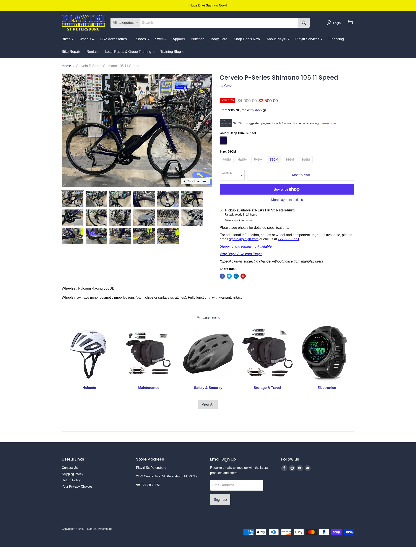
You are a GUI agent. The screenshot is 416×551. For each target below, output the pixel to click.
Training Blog (171, 51)
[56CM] (274, 164)
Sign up (220, 499)
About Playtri (276, 39)
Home (66, 66)
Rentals (92, 51)
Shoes (141, 39)
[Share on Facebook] (222, 276)
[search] (219, 23)
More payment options (287, 199)
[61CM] (306, 164)
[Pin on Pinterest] (243, 276)
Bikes (66, 39)
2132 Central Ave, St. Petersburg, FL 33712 (166, 476)
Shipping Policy (72, 474)
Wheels (86, 39)
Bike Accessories (114, 39)
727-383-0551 (288, 239)
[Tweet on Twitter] (229, 276)
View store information (239, 220)
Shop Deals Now (247, 39)
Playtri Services (307, 39)
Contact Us (70, 467)
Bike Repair (71, 51)
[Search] (304, 23)
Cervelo (230, 86)
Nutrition (197, 39)
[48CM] (227, 164)
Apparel (179, 39)
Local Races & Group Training (128, 51)
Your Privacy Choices (77, 486)
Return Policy (71, 480)
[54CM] (258, 164)
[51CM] (243, 164)
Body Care (219, 39)
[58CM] (290, 164)
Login (337, 23)
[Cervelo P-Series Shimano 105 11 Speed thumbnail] (72, 199)
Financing (336, 39)
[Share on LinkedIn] (236, 276)
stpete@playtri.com (243, 239)
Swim (159, 39)
